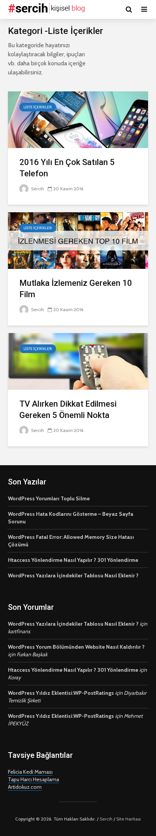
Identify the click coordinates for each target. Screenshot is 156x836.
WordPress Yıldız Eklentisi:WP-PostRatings (61, 692)
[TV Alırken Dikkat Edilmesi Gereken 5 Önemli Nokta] (78, 360)
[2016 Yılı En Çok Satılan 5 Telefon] (78, 119)
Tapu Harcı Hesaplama (33, 779)
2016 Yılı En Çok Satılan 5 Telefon (67, 167)
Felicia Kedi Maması (30, 771)
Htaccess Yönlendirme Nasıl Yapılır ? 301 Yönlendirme (73, 560)
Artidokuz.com (25, 787)
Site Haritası (128, 819)
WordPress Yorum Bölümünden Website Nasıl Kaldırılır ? (76, 646)
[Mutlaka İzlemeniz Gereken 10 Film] (78, 240)
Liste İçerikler (37, 107)
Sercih (37, 188)
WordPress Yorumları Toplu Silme (49, 498)
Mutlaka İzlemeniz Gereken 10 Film (75, 288)
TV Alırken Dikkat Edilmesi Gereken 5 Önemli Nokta (68, 409)
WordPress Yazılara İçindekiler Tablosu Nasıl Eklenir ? (73, 575)
